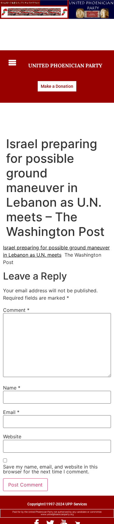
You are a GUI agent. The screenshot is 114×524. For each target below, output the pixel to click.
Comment (16, 310)
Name (11, 387)
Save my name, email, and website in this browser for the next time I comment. (50, 469)
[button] (11, 63)
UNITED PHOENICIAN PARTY (65, 65)
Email (11, 412)
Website (12, 436)
